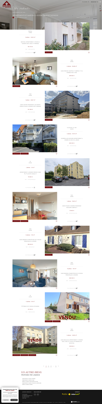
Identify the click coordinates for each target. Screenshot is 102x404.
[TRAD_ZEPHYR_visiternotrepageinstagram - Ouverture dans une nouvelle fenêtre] (38, 394)
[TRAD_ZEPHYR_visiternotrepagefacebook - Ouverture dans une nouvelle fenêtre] (35, 394)
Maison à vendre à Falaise (27, 384)
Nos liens (56, 402)
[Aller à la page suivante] (58, 366)
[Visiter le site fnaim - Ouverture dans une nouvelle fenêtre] (69, 394)
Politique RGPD (61, 402)
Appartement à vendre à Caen (28, 380)
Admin (54, 402)
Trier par (77, 17)
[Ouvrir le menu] (100, 2)
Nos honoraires (41, 402)
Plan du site (45, 402)
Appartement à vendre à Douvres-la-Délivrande (31, 383)
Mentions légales (49, 402)
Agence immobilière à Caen (17, 12)
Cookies (64, 402)
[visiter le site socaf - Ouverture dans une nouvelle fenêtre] (64, 394)
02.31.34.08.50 (24, 394)
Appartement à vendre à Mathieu (28, 378)
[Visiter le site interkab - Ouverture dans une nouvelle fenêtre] (75, 394)
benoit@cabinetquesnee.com (27, 395)
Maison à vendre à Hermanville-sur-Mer (30, 381)
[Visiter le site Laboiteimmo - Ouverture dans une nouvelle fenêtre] (75, 402)
